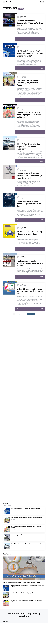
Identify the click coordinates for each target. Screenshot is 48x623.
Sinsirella (8, 2)
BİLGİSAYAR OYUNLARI (9, 106)
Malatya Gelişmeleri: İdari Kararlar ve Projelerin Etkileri (24, 535)
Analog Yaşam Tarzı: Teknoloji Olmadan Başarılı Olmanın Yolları (29, 234)
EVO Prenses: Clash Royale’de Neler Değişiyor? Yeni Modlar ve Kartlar (30, 114)
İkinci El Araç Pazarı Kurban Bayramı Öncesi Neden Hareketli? (28, 146)
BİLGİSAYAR (7, 45)
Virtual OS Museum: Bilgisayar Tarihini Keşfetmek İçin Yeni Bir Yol (30, 291)
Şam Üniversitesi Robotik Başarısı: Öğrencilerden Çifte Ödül (29, 203)
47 (25, 314)
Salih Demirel (23, 16)
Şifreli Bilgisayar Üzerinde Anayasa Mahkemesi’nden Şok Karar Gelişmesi (30, 175)
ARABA (6, 138)
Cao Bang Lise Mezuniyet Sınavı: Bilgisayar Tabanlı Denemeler (27, 82)
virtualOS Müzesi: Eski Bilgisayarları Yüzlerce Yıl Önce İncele (30, 23)
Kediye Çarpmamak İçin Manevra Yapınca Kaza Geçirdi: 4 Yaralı (30, 263)
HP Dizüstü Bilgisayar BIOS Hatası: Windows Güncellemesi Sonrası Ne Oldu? (30, 53)
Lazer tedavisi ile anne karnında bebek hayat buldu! (21, 582)
